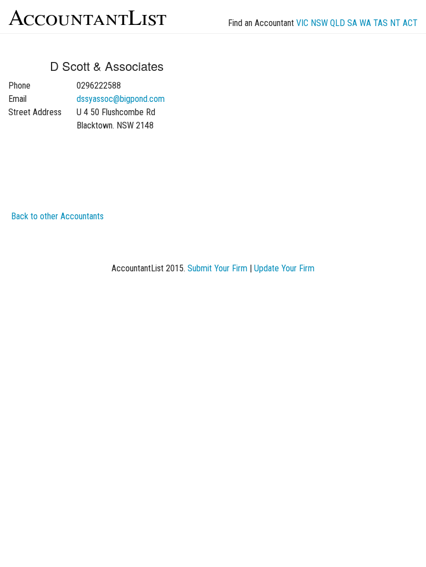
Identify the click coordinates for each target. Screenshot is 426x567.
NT (395, 23)
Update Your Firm (284, 268)
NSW (319, 23)
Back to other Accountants (57, 216)
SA (352, 23)
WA (365, 23)
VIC (302, 23)
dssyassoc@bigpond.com (121, 99)
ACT (410, 23)
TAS (380, 23)
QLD (337, 23)
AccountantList (87, 16)
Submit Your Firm (217, 268)
